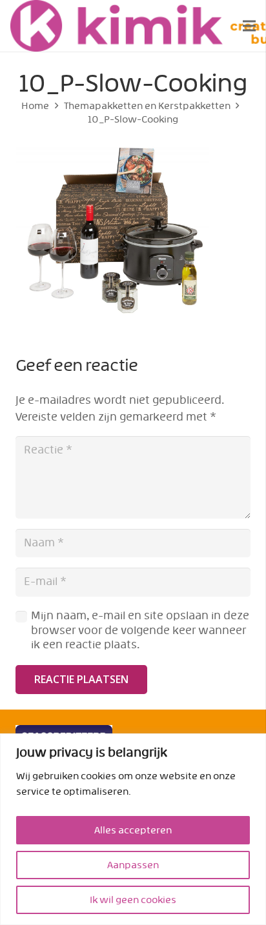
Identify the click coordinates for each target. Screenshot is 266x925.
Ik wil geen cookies (133, 900)
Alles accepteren (133, 830)
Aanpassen (133, 865)
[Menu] (249, 26)
